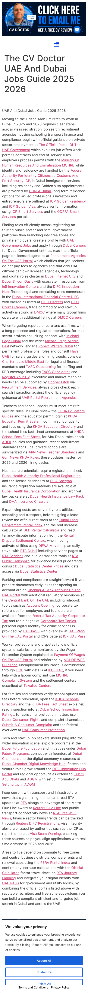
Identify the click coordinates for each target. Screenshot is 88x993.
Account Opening (40, 605)
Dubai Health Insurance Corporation (31, 491)
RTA (24, 803)
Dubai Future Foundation (22, 748)
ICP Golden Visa (22, 206)
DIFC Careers (52, 302)
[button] (56, 44)
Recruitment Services (19, 387)
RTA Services (12, 556)
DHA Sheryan (61, 481)
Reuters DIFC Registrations (37, 823)
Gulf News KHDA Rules (20, 457)
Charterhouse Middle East (23, 361)
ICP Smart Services (27, 211)
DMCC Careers (69, 317)
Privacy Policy (60, 987)
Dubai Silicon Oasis (17, 281)
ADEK (6, 442)
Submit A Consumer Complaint (27, 725)
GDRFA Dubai (40, 191)
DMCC (39, 312)
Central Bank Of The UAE (28, 600)
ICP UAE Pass (74, 636)
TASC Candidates (56, 372)
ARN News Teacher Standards (53, 452)
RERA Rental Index (55, 862)
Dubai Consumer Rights (21, 719)
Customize (44, 972)
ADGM (32, 779)
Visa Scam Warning (45, 833)
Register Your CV (15, 377)
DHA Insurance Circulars (28, 501)
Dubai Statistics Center (38, 571)
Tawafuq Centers (37, 685)
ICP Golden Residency (68, 201)
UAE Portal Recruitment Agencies (49, 397)
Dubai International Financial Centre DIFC (45, 297)
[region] (44, 956)
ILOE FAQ (55, 670)
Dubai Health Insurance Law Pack (57, 496)
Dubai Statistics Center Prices (39, 566)
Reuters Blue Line (47, 808)
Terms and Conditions (33, 987)
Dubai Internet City (60, 276)
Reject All (44, 984)
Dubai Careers (74, 245)
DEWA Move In (50, 545)
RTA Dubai (28, 551)
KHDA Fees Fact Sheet (50, 704)
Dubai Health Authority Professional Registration (41, 476)
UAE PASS (31, 631)
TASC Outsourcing (41, 366)
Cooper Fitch (58, 382)
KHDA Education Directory (54, 426)
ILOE (19, 670)
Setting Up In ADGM (18, 784)
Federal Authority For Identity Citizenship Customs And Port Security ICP (42, 175)
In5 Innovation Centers (20, 286)
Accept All (44, 960)
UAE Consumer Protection (43, 730)
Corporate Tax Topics (58, 621)
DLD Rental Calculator (41, 530)
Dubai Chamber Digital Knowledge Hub (34, 764)
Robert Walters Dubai (55, 346)
